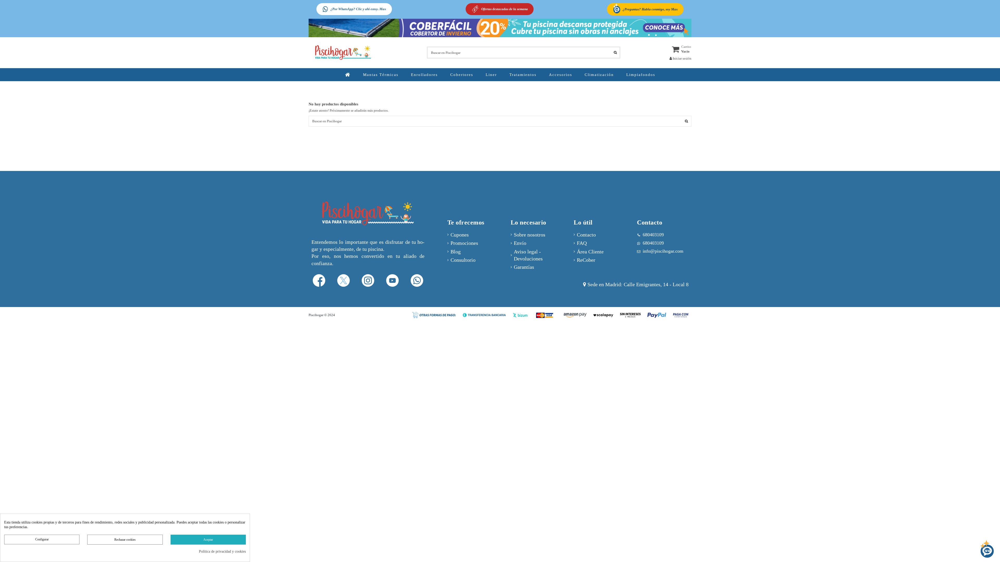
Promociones (464, 243)
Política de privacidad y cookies (222, 551)
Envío (520, 243)
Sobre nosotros (529, 235)
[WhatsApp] (417, 280)
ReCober (586, 260)
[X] (343, 280)
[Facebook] (319, 280)
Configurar (42, 539)
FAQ (582, 243)
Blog (456, 251)
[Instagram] (368, 280)
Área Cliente (590, 251)
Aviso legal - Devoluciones (528, 255)
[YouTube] (392, 280)
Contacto (586, 235)
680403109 (653, 243)
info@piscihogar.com (663, 251)
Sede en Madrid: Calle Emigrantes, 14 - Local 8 (638, 284)
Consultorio (463, 260)
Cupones (460, 235)
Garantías (524, 267)
